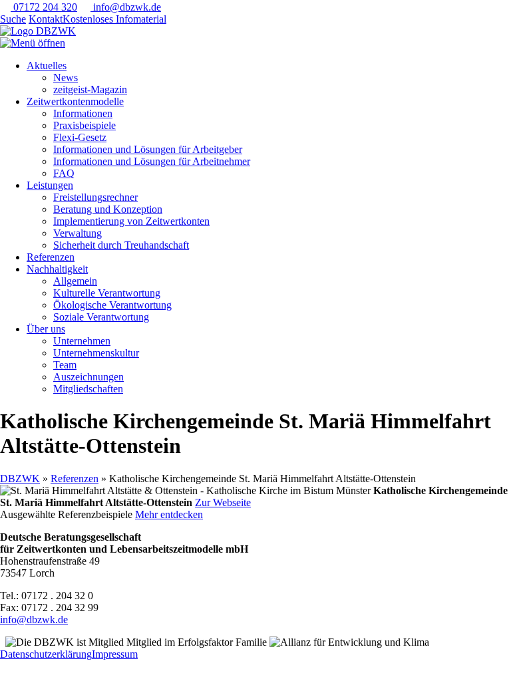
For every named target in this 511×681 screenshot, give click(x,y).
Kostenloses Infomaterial (114, 19)
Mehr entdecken (169, 514)
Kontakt (46, 19)
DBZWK (20, 478)
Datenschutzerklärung (46, 654)
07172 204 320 (44, 7)
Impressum (115, 654)
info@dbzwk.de (125, 7)
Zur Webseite (223, 502)
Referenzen (74, 478)
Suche (13, 19)
